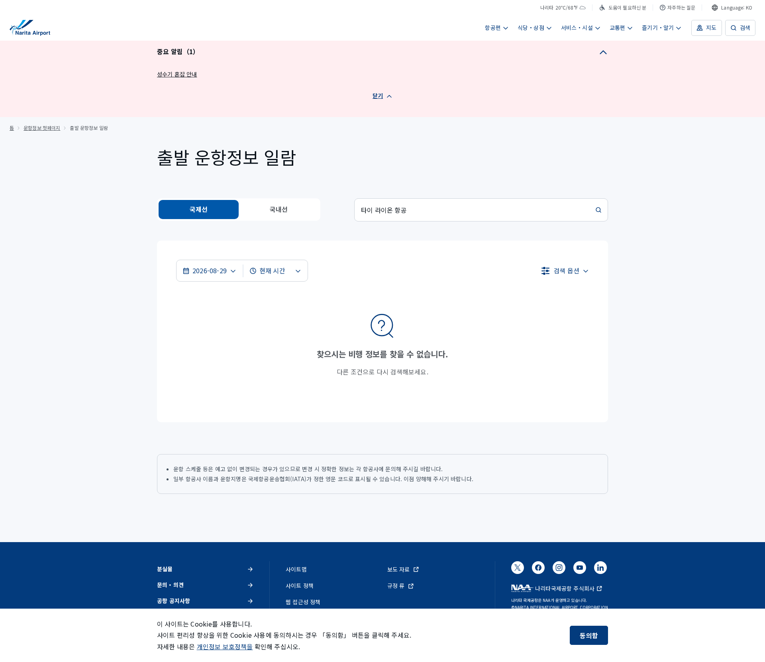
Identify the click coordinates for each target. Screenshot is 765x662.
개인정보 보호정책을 (225, 646)
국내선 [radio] (279, 209)
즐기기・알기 (658, 27)
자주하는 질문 (681, 7)
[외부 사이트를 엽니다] (517, 570)
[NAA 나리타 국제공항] (30, 28)
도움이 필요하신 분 (627, 7)
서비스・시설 (577, 27)
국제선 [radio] (199, 209)
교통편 (618, 27)
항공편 (493, 27)
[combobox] (731, 8)
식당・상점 (531, 27)
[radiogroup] (238, 209)
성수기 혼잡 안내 (177, 74)
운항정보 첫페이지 (42, 127)
